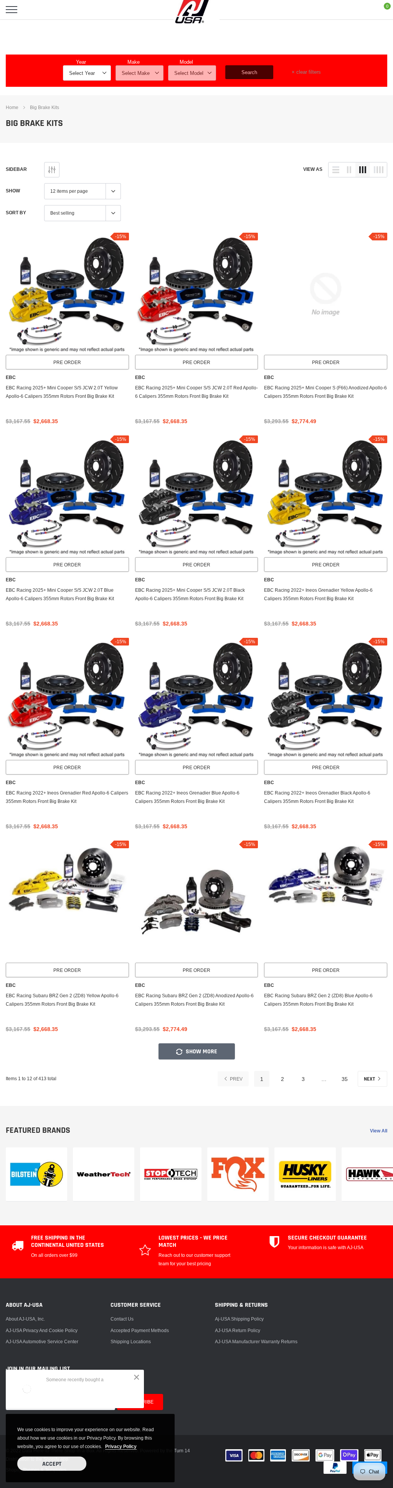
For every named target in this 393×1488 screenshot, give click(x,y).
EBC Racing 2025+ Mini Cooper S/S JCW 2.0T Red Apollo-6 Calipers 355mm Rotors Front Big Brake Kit (196, 392)
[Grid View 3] (362, 169)
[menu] (11, 9)
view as (312, 169)
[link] (67, 294)
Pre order (67, 362)
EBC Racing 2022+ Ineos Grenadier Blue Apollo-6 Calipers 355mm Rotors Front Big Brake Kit (187, 797)
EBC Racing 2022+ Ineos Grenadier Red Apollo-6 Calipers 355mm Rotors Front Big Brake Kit (67, 797)
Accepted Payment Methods (140, 1330)
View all (378, 1131)
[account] (364, 9)
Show (13, 191)
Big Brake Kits (44, 107)
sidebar (16, 169)
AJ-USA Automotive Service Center (42, 1341)
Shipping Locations (131, 1341)
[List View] (336, 169)
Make (133, 62)
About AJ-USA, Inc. (25, 1319)
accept (51, 1464)
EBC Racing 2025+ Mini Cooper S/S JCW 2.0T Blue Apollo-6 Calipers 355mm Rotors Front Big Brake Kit (60, 594)
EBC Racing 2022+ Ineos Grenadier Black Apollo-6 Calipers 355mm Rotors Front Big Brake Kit (317, 797)
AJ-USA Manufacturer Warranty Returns (256, 1341)
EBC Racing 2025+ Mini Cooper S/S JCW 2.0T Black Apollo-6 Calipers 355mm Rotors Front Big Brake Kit (190, 594)
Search (249, 72)
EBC (11, 377)
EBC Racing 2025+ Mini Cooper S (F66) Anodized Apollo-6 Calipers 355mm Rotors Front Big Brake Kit (325, 392)
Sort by (16, 212)
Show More (200, 1052)
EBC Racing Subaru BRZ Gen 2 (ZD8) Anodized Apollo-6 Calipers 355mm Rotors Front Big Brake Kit (194, 1000)
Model (186, 62)
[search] (30, 9)
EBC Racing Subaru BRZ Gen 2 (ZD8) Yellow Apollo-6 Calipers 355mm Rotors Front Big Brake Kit (62, 1000)
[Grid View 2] (349, 169)
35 (345, 1079)
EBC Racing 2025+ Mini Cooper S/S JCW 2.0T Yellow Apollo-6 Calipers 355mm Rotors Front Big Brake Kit (62, 392)
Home (12, 107)
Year (81, 62)
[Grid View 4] (378, 169)
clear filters (306, 72)
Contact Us (122, 1319)
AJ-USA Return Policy (237, 1330)
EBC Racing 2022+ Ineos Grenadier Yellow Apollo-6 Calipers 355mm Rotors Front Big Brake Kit (318, 594)
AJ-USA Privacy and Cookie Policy (42, 1330)
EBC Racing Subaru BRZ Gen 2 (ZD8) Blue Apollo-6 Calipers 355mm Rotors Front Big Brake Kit (318, 1000)
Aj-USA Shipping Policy (239, 1319)
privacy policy (121, 1446)
